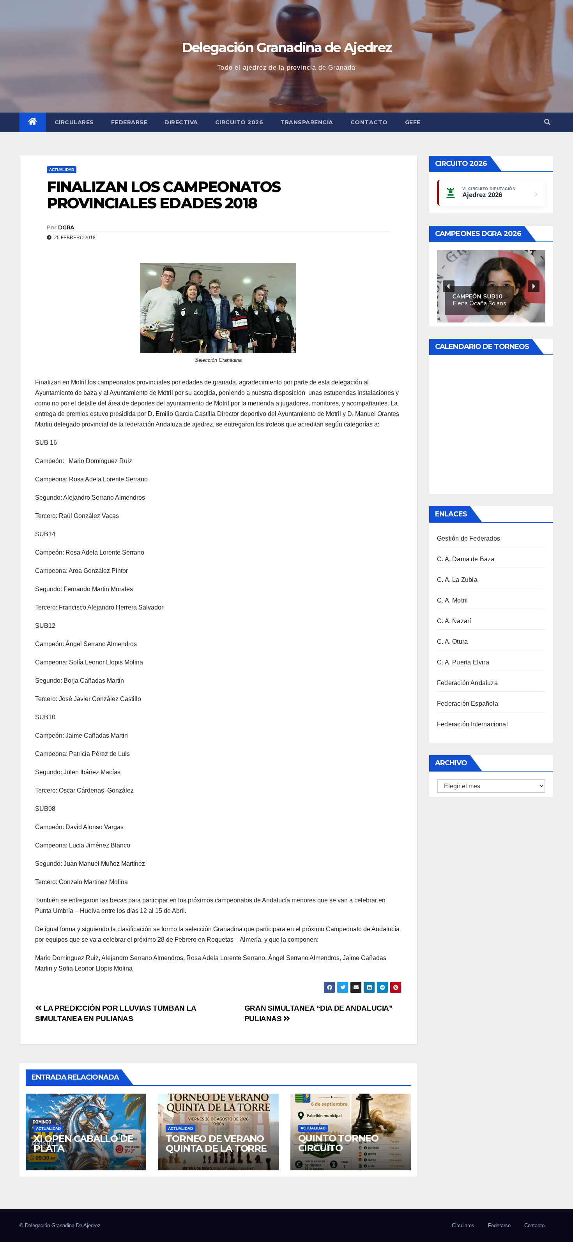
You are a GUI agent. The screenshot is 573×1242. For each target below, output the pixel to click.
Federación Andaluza (467, 683)
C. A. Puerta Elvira (463, 662)
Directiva (181, 122)
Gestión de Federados (468, 538)
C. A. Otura (452, 641)
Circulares (74, 122)
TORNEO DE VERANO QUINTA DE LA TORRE (216, 1143)
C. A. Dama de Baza (466, 559)
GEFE (413, 122)
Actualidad (61, 169)
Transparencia (306, 122)
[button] (547, 122)
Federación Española (467, 703)
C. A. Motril (452, 600)
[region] (491, 286)
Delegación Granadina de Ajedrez (286, 47)
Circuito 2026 (239, 122)
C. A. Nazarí (454, 621)
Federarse (129, 122)
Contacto (369, 122)
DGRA (66, 227)
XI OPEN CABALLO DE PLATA (83, 1143)
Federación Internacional (472, 724)
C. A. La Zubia (457, 579)
